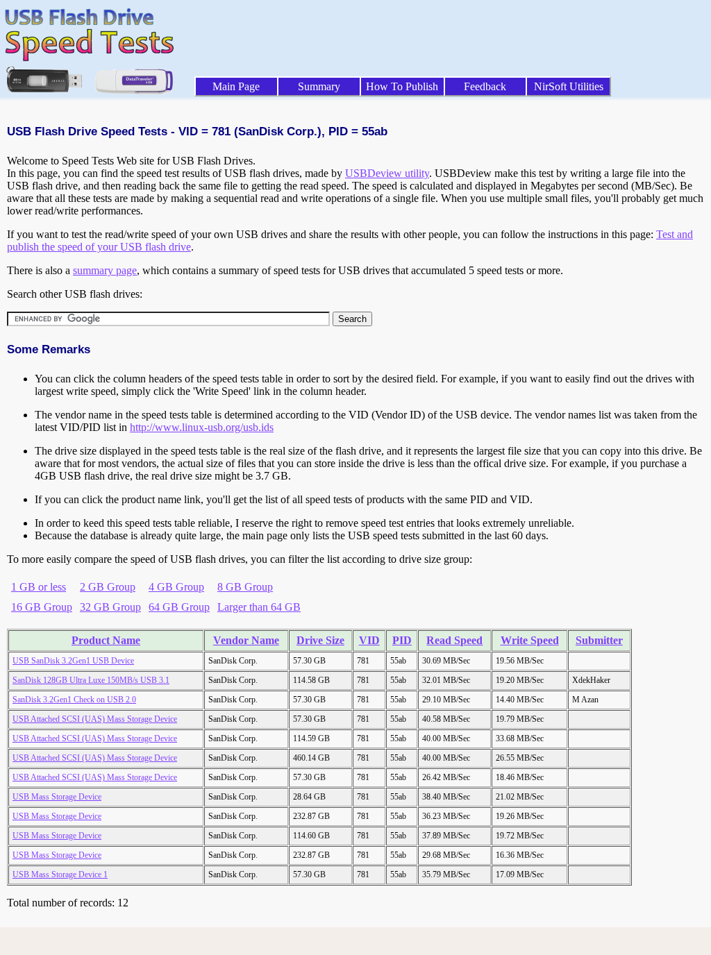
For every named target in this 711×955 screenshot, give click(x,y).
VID (369, 640)
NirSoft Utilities (568, 86)
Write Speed (530, 640)
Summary (319, 86)
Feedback (485, 86)
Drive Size (320, 640)
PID (402, 640)
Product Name (106, 640)
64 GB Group (179, 607)
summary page (105, 270)
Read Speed (454, 640)
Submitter (599, 640)
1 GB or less (38, 587)
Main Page (236, 86)
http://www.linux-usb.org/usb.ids (202, 427)
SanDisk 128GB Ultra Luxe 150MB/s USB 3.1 (90, 680)
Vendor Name (246, 640)
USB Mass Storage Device (56, 797)
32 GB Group (110, 607)
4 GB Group (176, 587)
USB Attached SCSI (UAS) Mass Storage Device (94, 719)
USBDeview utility (387, 173)
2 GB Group (107, 587)
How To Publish (402, 86)
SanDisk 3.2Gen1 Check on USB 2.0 (74, 699)
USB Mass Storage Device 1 (60, 874)
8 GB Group (245, 587)
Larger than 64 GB (259, 607)
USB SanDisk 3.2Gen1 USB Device (73, 661)
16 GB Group (41, 607)
